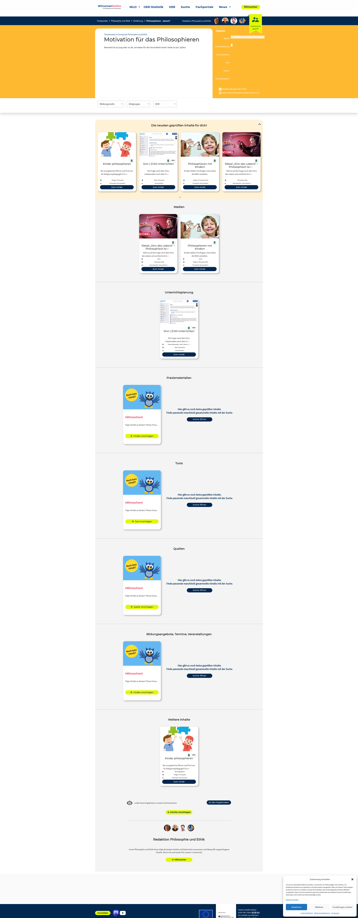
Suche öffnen (199, 419)
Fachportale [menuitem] (204, 7)
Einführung (138, 20)
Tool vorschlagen (143, 521)
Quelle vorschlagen (143, 607)
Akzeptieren (296, 907)
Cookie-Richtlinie (307, 913)
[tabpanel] (117, 161)
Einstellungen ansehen (342, 907)
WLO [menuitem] (133, 7)
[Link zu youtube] (122, 913)
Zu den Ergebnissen (219, 802)
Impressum (335, 913)
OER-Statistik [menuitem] (153, 7)
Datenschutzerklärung (322, 913)
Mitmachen (180, 859)
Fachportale (102, 20)
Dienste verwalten (292, 900)
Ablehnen (319, 907)
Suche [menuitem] (185, 7)
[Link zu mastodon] (115, 913)
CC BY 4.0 (255, 912)
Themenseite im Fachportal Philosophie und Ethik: (125, 34)
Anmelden (102, 913)
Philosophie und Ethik (120, 20)
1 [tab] (180, 197)
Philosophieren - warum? (158, 20)
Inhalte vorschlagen (143, 436)
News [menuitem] (223, 7)
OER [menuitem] (172, 7)
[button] (352, 879)
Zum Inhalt (116, 187)
